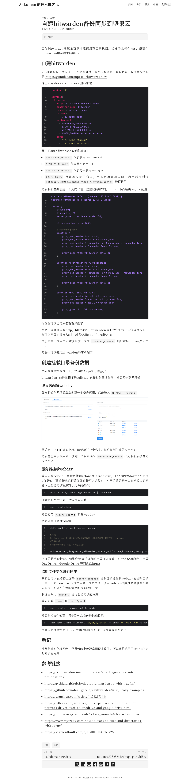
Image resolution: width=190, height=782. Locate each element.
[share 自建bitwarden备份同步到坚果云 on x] (77, 764)
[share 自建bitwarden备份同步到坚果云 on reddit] (89, 764)
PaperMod (117, 777)
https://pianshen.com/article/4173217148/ (75, 696)
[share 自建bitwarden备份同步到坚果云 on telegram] (107, 764)
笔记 (56, 745)
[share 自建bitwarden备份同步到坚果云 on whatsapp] (101, 764)
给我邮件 (70, 28)
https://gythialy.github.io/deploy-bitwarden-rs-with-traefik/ (90, 683)
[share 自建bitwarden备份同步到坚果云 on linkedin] (83, 764)
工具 (46, 745)
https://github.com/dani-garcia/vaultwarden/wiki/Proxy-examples (94, 690)
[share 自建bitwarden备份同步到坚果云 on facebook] (95, 764)
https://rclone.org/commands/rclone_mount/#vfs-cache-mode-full (95, 714)
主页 (44, 18)
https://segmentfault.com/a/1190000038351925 (79, 732)
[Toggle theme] (58, 4)
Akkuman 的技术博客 (37, 4)
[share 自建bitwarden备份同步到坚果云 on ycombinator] (113, 764)
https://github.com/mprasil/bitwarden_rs (76, 77)
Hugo (107, 777)
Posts (52, 18)
